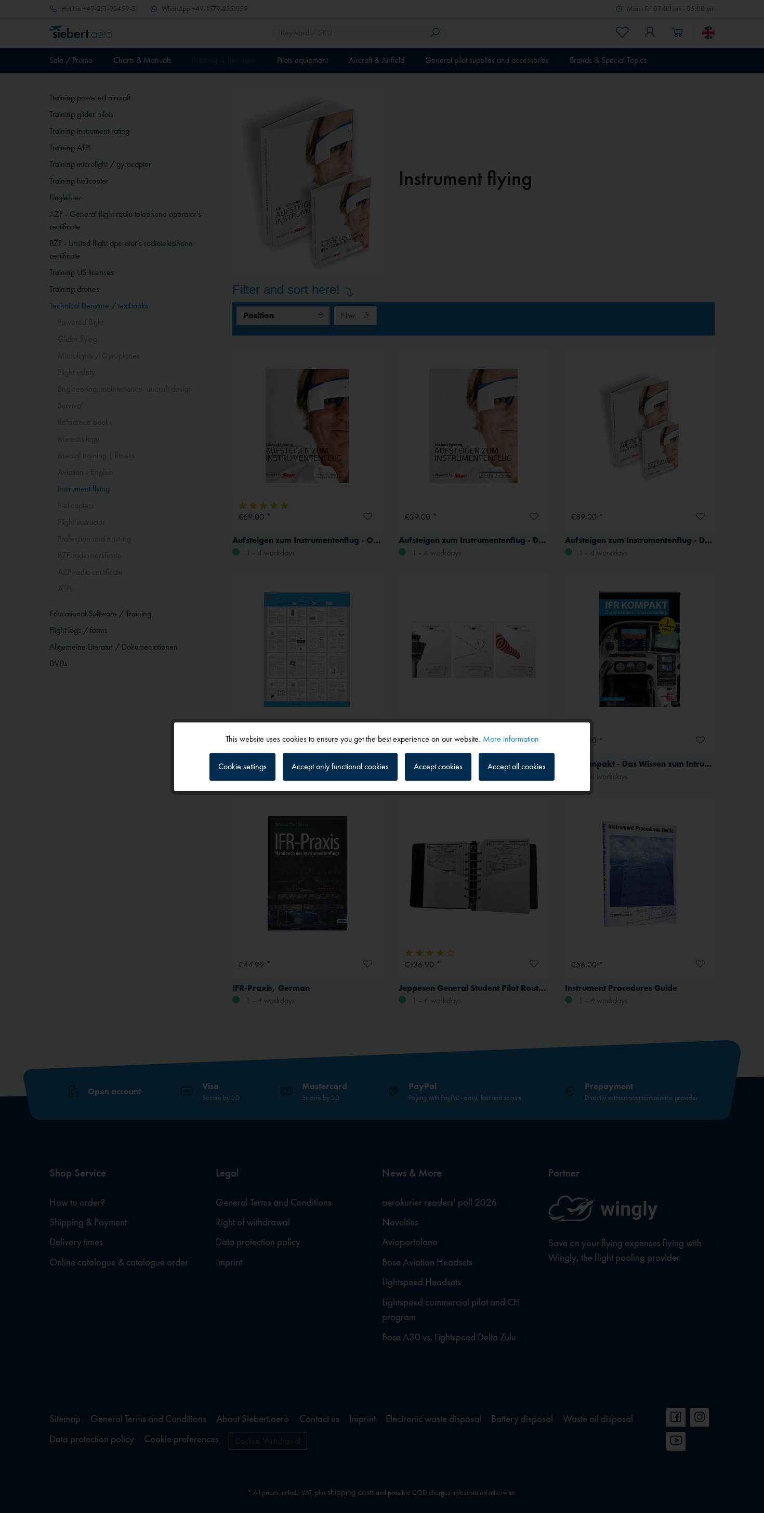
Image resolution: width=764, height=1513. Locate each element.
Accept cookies (438, 766)
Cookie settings (242, 766)
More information (511, 738)
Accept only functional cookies (340, 766)
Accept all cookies (517, 766)
